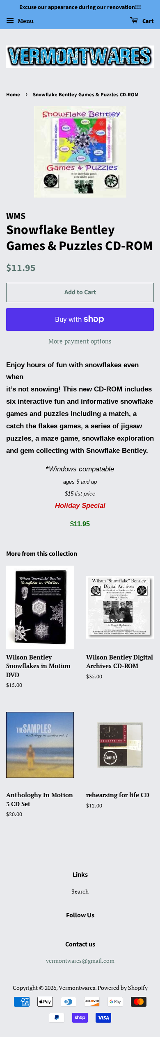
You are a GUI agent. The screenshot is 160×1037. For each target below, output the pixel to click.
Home (13, 94)
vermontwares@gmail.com (80, 960)
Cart (147, 21)
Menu (25, 21)
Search (80, 891)
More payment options (80, 341)
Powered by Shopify (123, 988)
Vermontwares (77, 988)
